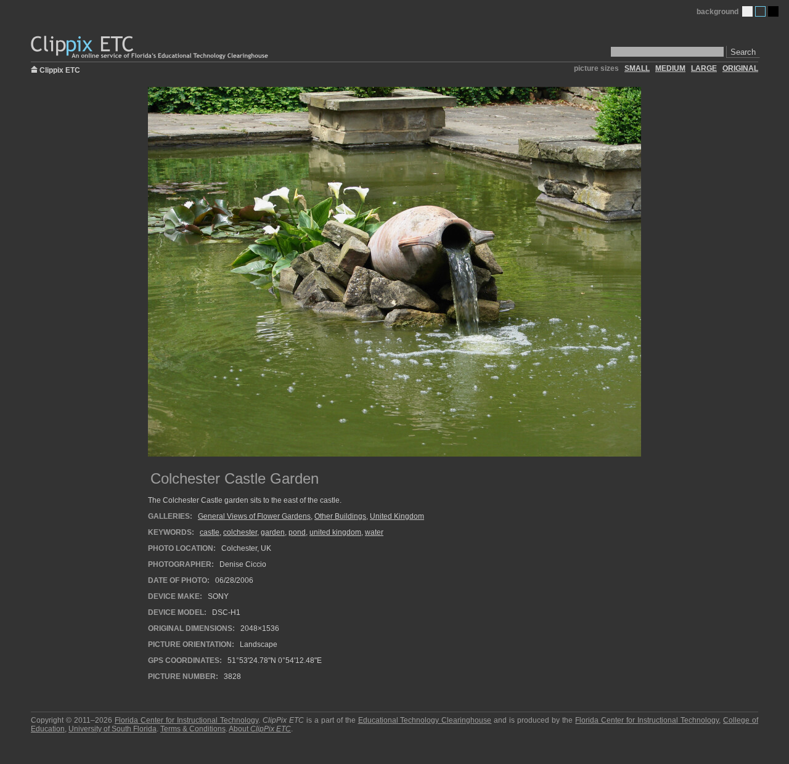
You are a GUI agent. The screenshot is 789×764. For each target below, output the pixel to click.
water (374, 532)
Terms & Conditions (193, 729)
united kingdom (335, 532)
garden (273, 532)
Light (747, 11)
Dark (773, 11)
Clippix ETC (59, 69)
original (740, 68)
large (704, 68)
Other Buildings (340, 516)
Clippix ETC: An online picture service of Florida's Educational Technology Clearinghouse (150, 48)
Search (743, 52)
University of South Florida (112, 729)
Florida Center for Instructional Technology (186, 720)
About (260, 729)
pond (297, 532)
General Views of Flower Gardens (254, 516)
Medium (760, 11)
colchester (240, 532)
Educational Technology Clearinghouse (425, 720)
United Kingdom (397, 516)
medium (670, 68)
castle (209, 532)
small (637, 68)
